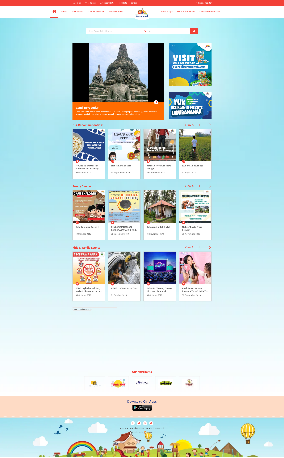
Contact (134, 3)
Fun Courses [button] (77, 11)
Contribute (122, 3)
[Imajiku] (148, 432)
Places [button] (64, 11)
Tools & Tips (167, 11)
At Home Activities (95, 11)
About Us (77, 3)
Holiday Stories (116, 11)
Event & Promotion (186, 11)
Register (208, 3)
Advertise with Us (107, 3)
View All (190, 124)
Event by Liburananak (209, 11)
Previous (74, 81)
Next (162, 81)
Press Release (90, 3)
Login (200, 3)
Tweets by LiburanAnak (82, 309)
